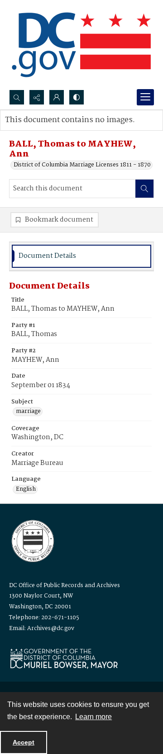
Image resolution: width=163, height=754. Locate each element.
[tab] (81, 256)
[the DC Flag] (81, 45)
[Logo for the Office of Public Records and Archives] (32, 540)
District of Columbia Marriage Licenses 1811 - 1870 (82, 165)
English (26, 489)
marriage (28, 411)
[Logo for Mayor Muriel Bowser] (64, 658)
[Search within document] (144, 189)
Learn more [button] (93, 717)
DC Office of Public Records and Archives (64, 585)
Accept (23, 742)
